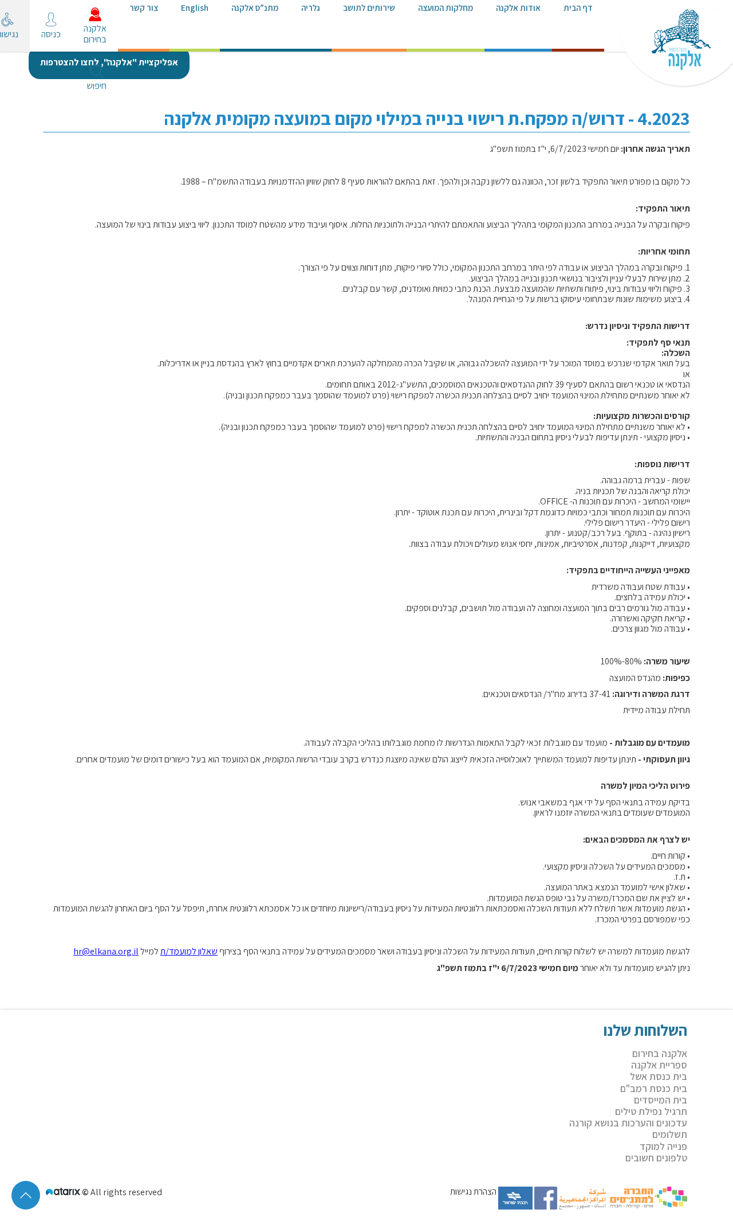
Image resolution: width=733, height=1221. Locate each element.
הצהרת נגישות (473, 1192)
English (194, 7)
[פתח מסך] (17, 28)
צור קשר (143, 7)
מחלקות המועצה (445, 7)
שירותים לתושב (369, 7)
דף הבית (578, 7)
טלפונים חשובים (656, 1157)
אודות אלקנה (518, 7)
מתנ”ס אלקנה (254, 7)
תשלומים (669, 1134)
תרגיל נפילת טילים (651, 1111)
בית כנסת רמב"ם (653, 1088)
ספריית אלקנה (659, 1064)
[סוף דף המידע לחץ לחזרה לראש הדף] (25, 1195)
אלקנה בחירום (659, 1053)
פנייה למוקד (663, 1146)
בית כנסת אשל (658, 1076)
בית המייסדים (660, 1099)
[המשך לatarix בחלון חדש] (64, 1192)
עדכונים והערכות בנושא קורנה (628, 1122)
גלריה (310, 7)
